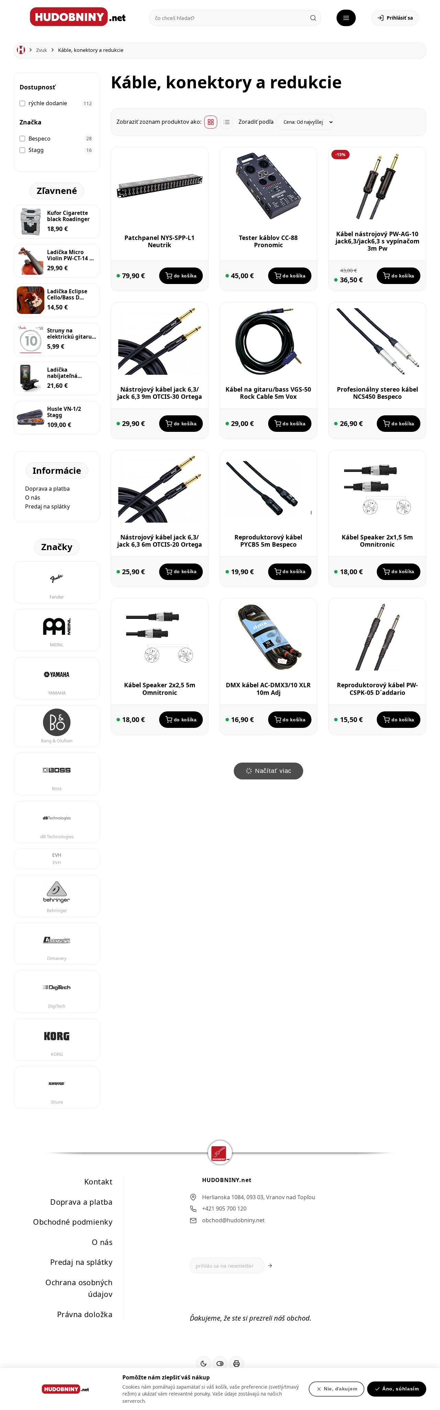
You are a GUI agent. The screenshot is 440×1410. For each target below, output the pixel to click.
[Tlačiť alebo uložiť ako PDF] (236, 1363)
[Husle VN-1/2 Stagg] (30, 417)
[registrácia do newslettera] (270, 1266)
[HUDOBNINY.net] (77, 17)
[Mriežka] (210, 122)
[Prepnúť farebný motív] (203, 1363)
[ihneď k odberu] (227, 423)
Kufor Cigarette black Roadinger (68, 216)
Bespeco (40, 138)
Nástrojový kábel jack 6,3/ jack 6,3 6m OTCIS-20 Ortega (159, 540)
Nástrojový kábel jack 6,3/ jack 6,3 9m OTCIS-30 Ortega (159, 393)
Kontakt (98, 1182)
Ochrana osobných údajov (78, 1288)
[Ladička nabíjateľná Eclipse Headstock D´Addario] (30, 378)
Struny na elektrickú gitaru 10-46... (69, 333)
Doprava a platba (47, 488)
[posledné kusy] (118, 275)
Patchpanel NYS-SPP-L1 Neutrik (159, 241)
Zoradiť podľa (256, 121)
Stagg (36, 150)
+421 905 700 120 (224, 1209)
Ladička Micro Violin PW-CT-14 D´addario (70, 255)
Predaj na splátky (47, 506)
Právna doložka (84, 1314)
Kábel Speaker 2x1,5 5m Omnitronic (377, 540)
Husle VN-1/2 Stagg (64, 412)
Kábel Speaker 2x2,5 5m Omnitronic (159, 688)
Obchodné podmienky (72, 1222)
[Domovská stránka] (21, 50)
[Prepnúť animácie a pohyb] (220, 1363)
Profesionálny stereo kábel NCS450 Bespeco (377, 393)
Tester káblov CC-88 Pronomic (268, 241)
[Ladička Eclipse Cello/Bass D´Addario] (30, 300)
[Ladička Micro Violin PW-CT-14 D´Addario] (30, 261)
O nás (32, 497)
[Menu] (346, 18)
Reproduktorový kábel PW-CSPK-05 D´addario (377, 688)
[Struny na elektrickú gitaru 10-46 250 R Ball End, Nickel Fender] (30, 339)
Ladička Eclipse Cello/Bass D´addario (67, 294)
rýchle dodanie (48, 103)
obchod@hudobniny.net (233, 1220)
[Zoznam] (226, 122)
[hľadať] (313, 18)
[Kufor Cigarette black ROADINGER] (30, 222)
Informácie (57, 471)
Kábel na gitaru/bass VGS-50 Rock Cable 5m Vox (268, 393)
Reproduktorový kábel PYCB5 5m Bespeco (268, 540)
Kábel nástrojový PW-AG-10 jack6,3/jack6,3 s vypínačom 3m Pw (377, 241)
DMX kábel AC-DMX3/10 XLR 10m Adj (268, 688)
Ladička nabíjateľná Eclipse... (62, 373)
